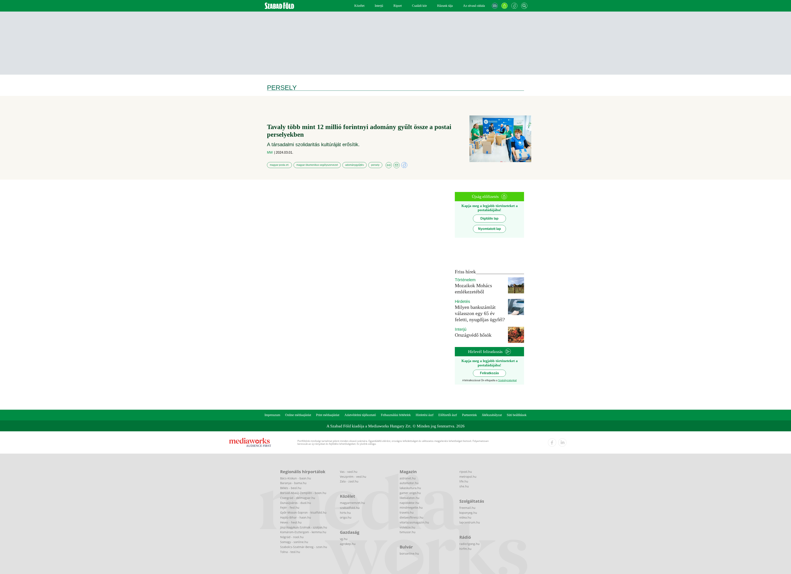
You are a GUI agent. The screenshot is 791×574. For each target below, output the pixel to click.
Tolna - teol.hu (290, 552)
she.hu (464, 486)
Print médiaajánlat (327, 415)
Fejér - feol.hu (289, 507)
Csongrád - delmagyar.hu (297, 498)
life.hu (463, 481)
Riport (397, 5)
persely (375, 164)
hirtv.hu (345, 513)
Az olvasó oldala (474, 5)
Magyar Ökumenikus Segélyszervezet (317, 164)
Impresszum (272, 415)
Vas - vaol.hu (348, 472)
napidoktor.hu (409, 503)
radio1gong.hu (469, 544)
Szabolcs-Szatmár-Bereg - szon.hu (303, 547)
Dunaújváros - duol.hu (295, 503)
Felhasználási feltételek (396, 415)
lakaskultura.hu (410, 488)
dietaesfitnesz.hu (411, 517)
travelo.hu (407, 512)
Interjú (379, 5)
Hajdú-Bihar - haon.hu (295, 517)
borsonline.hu (409, 553)
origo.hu (345, 517)
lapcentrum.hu (469, 522)
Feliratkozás (489, 373)
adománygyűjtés (354, 164)
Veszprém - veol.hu (353, 477)
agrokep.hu (348, 544)
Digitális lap (489, 218)
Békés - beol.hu (290, 488)
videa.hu (465, 517)
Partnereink (469, 415)
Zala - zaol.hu (349, 481)
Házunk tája (445, 5)
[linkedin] (562, 442)
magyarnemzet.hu (352, 503)
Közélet (359, 5)
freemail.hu (467, 508)
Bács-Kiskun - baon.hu (295, 478)
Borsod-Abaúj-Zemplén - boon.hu (303, 493)
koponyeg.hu (468, 513)
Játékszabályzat (492, 415)
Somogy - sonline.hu (294, 542)
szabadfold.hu (350, 508)
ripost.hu (465, 472)
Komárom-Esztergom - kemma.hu (303, 532)
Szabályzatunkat (507, 380)
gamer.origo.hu (410, 493)
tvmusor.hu (407, 532)
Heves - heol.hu (291, 522)
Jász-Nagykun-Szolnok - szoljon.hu (303, 527)
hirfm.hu (465, 549)
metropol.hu (467, 477)
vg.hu (344, 539)
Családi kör (419, 5)
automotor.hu (409, 483)
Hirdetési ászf (424, 415)
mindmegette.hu (411, 507)
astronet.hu (408, 478)
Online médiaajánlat (298, 415)
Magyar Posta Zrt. (279, 164)
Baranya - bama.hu (293, 483)
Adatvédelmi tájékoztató (360, 415)
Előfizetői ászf (447, 415)
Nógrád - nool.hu (292, 537)
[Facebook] (514, 6)
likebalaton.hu (409, 498)
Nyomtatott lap (489, 229)
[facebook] (552, 442)
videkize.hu (407, 527)
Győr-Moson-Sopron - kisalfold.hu (303, 512)
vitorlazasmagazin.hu (414, 522)
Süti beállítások (517, 415)
